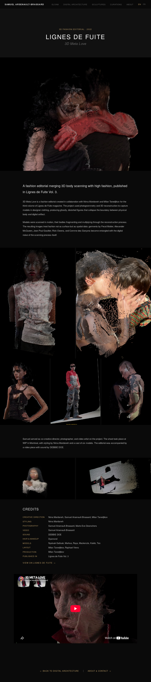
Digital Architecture (75, 4)
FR (144, 4)
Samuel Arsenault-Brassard (24, 4)
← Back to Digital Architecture (59, 670)
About (130, 4)
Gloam (55, 4)
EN (139, 4)
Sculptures (99, 4)
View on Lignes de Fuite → (39, 562)
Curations (116, 4)
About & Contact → (99, 670)
